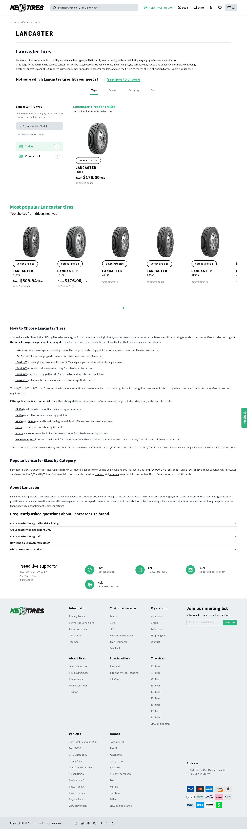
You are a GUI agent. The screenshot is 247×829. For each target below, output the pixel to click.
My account (157, 616)
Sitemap (74, 642)
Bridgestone (117, 761)
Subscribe (230, 622)
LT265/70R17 (156, 470)
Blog (112, 623)
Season (113, 90)
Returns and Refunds (121, 635)
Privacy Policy (77, 616)
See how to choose (123, 79)
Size (153, 90)
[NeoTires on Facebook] (76, 823)
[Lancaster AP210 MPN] (210, 258)
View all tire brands (121, 806)
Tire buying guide (79, 673)
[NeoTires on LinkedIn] (106, 823)
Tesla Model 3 (77, 780)
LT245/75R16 (193, 470)
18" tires (155, 692)
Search (113, 616)
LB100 (79, 172)
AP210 (195, 275)
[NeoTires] (39, 611)
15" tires (155, 711)
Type (94, 90)
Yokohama (116, 755)
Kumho (114, 787)
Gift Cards (115, 679)
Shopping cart (159, 635)
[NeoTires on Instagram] (82, 823)
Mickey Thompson (120, 774)
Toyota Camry (77, 793)
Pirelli (113, 748)
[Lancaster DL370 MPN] (31, 258)
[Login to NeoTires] (211, 7)
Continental (117, 742)
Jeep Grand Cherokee (81, 767)
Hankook (115, 767)
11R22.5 (99, 474)
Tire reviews (76, 679)
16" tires (155, 705)
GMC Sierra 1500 (78, 755)
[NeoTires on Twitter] (94, 823)
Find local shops (78, 685)
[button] (39, 126)
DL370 (16, 275)
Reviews (73, 692)
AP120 (105, 275)
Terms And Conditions (81, 623)
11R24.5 (114, 474)
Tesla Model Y (76, 787)
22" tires (155, 666)
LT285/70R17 (172, 470)
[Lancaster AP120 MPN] (120, 258)
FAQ (112, 629)
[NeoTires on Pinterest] (88, 823)
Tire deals (115, 666)
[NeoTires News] (112, 823)
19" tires (155, 685)
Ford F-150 (75, 748)
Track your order (119, 642)
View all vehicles (78, 806)
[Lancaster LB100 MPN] (98, 154)
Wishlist (155, 642)
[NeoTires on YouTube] (100, 823)
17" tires (155, 698)
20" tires (155, 679)
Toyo (112, 780)
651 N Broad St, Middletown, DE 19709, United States (206, 772)
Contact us (75, 635)
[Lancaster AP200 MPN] (165, 258)
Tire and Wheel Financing (124, 673)
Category (134, 90)
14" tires (155, 717)
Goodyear (115, 793)
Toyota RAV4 (76, 799)
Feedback (115, 648)
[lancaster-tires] (98, 166)
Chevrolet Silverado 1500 (83, 742)
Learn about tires (79, 666)
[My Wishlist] (220, 7)
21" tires (155, 673)
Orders (154, 623)
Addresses (156, 629)
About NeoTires (78, 629)
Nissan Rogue (77, 774)
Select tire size (88, 160)
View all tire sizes (161, 724)
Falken (113, 799)
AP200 (150, 275)
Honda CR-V (75, 761)
